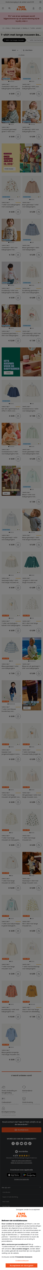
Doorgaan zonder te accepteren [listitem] (28, 1210)
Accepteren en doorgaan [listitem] (21, 1265)
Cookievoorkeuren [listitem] (22, 1261)
